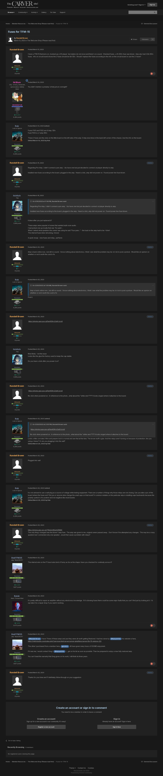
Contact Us (82, 768)
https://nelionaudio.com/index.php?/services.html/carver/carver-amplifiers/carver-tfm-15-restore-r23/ (64, 641)
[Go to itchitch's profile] (17, 206)
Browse (11, 12)
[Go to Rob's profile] (17, 136)
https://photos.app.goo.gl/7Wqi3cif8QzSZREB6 (45, 530)
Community (22, 12)
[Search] (154, 12)
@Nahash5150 (116, 639)
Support (62, 12)
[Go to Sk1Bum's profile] (17, 97)
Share (134, 39)
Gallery (43, 12)
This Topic (145, 12)
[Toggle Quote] (31, 201)
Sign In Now (117, 727)
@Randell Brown (34, 639)
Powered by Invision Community (81, 773)
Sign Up (152, 5)
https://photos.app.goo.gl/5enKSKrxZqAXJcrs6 (45, 321)
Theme (72, 768)
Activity (34, 12)
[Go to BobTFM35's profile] (17, 568)
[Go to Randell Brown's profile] (10, 39)
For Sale (53, 12)
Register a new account (46, 727)
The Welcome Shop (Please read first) (41, 40)
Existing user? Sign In (136, 5)
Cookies (91, 768)
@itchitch (65, 646)
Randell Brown (57, 201)
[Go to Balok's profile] (17, 606)
